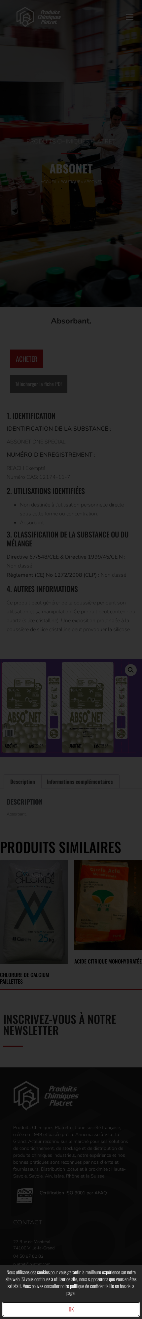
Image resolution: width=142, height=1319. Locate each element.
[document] (71, 659)
